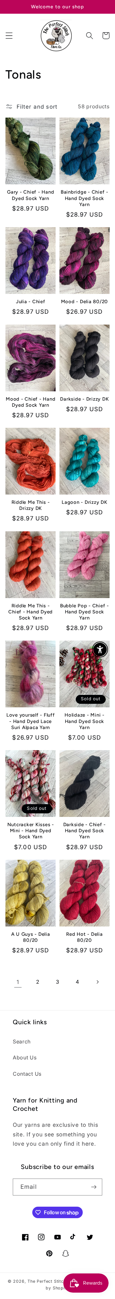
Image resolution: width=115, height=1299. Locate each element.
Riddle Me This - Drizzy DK (31, 505)
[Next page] (97, 982)
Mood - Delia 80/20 (84, 301)
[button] (9, 35)
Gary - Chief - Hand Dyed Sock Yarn (30, 195)
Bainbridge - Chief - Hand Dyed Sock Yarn (84, 198)
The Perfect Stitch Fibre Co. (57, 1281)
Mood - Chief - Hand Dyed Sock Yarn (30, 402)
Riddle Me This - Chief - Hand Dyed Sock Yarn (30, 612)
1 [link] (18, 982)
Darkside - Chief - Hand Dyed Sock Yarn (84, 831)
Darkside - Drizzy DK (84, 399)
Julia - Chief (30, 301)
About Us (25, 1057)
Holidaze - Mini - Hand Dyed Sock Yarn (84, 721)
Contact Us (27, 1074)
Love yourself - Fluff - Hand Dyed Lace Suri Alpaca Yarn (30, 721)
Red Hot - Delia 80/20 (84, 937)
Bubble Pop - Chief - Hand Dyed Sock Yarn (84, 612)
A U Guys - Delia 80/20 (30, 937)
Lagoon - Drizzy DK (84, 502)
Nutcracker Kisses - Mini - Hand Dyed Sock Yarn (30, 831)
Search (22, 1041)
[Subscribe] (94, 1187)
